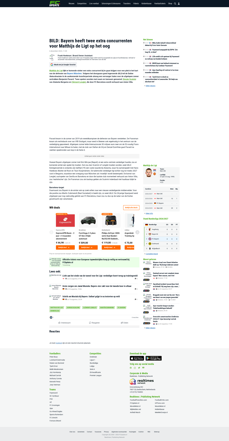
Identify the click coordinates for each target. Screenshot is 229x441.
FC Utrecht (53, 418)
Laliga (92, 366)
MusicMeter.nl (160, 406)
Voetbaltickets (159, 3)
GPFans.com (160, 403)
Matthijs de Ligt (56, 71)
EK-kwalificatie (95, 372)
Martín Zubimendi (107, 307)
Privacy (106, 432)
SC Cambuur (54, 396)
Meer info (149, 213)
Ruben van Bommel (57, 363)
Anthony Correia (56, 378)
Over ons (72, 432)
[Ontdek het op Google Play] (154, 358)
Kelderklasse (146, 3)
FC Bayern (121, 307)
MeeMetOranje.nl (161, 412)
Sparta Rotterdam (56, 414)
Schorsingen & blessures (111, 3)
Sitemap (156, 432)
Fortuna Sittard (55, 421)
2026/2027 (148, 194)
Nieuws (71, 3)
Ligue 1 (92, 360)
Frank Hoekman (64, 55)
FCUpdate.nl (134, 403)
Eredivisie (93, 357)
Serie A (92, 369)
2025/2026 (148, 198)
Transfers (126, 3)
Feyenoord (53, 393)
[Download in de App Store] (137, 358)
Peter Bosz (54, 357)
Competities (81, 3)
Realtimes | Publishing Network (114, 437)
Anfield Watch (135, 412)
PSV (51, 399)
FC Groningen (55, 405)
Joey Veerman (55, 385)
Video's (136, 3)
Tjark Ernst (54, 366)
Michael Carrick (55, 375)
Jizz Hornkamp (55, 372)
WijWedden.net (135, 409)
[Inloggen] (178, 4)
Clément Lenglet (79, 82)
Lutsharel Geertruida (57, 360)
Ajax (51, 408)
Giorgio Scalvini (129, 79)
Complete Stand (152, 254)
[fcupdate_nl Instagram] (135, 368)
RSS (149, 432)
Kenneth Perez (55, 382)
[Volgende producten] (137, 232)
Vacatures (98, 432)
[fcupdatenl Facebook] (131, 368)
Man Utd (163, 171)
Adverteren (81, 432)
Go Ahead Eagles (56, 411)
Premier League (95, 375)
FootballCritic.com (162, 400)
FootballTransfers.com (138, 400)
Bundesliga (55, 311)
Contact (89, 432)
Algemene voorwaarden (119, 432)
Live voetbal (94, 3)
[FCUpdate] (54, 3)
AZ (51, 402)
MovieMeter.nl (135, 406)
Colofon (141, 432)
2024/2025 (148, 203)
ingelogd (59, 343)
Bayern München (74, 73)
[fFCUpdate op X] (139, 368)
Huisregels (132, 432)
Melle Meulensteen (56, 369)
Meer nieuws (150, 86)
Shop (170, 3)
